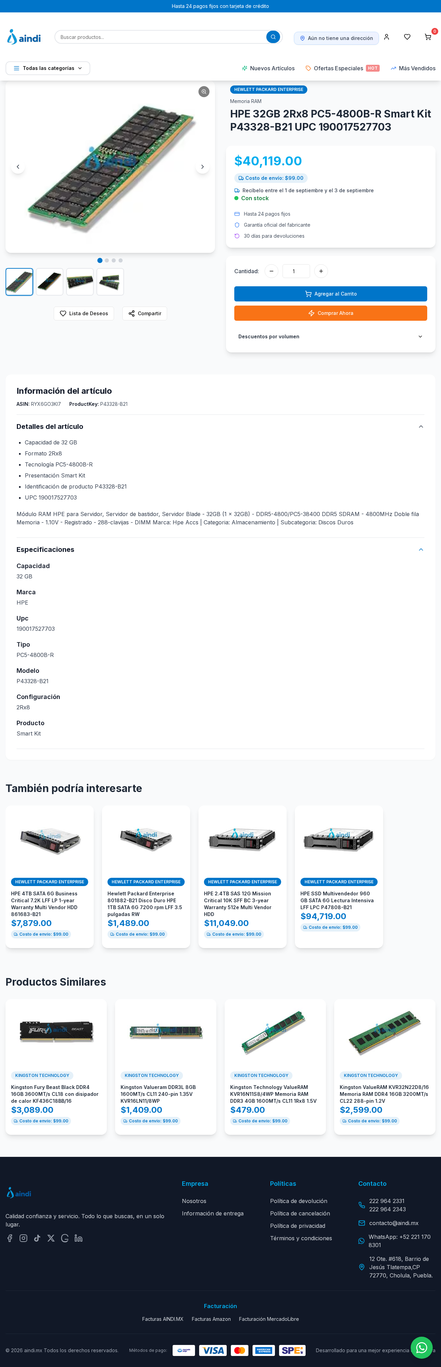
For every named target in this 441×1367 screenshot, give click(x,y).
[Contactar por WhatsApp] (422, 1348)
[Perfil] (386, 37)
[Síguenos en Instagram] (23, 1238)
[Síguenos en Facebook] (10, 1238)
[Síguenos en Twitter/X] (51, 1238)
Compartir (149, 313)
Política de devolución (298, 1201)
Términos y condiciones (301, 1238)
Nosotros (194, 1201)
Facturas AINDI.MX (163, 1319)
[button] (110, 167)
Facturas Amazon (211, 1319)
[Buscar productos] (273, 37)
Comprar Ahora (335, 313)
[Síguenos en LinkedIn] (78, 1238)
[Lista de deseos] (407, 37)
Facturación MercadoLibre (269, 1319)
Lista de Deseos (88, 313)
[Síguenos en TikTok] (37, 1238)
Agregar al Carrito (336, 294)
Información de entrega (213, 1213)
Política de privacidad (297, 1225)
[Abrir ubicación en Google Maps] (65, 1238)
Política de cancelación (300, 1213)
